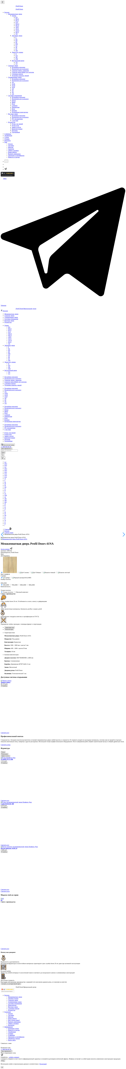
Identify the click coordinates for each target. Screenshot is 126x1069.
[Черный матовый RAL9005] (20, 577)
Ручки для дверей (17, 124)
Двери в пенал (5, 682)
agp (5, 502)
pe (5, 485)
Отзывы (7, 139)
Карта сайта (12, 1040)
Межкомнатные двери (15, 14)
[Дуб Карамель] (9, 572)
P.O (16, 17)
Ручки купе (15, 125)
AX (13, 94)
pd (5, 483)
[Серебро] (5, 577)
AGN (13, 85)
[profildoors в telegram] (2, 1055)
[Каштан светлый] (63, 572)
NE (16, 57)
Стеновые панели (17, 74)
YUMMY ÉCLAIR (7, 759)
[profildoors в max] (4, 1055)
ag (5, 497)
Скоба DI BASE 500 (7, 804)
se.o (5, 477)
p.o (5, 462)
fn (5, 523)
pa (5, 482)
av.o (5, 473)
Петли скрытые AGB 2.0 (9, 848)
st (4, 492)
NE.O (17, 25)
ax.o (5, 475)
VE (16, 34)
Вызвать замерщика (14, 154)
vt (5, 522)
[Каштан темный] (48, 572)
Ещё (5, 142)
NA (16, 55)
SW (16, 50)
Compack (14, 105)
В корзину (4, 686)
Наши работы (12, 152)
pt (5, 518)
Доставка (11, 145)
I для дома (15, 120)
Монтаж (10, 147)
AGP (13, 87)
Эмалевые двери (17, 35)
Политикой (43, 1064)
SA (16, 45)
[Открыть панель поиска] (2, 455)
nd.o (5, 468)
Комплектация (9, 629)
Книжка (14, 110)
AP (13, 89)
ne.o (5, 470)
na (5, 512)
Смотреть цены (5, 745)
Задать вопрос (5, 549)
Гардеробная (16, 132)
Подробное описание (18, 67)
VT (16, 64)
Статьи (6, 137)
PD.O (17, 19)
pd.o (5, 463)
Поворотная (15, 107)
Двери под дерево (17, 52)
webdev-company (14, 1057)
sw (5, 493)
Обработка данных (14, 1038)
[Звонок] (5, 164)
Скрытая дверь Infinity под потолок (23, 72)
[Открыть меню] (2, 2)
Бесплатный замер (8, 445)
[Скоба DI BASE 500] (16, 802)
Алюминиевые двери (15, 77)
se (5, 490)
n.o (5, 467)
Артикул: (4, 551)
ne (5, 513)
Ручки (3, 752)
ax (5, 508)
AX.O (17, 30)
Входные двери (13, 114)
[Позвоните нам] (2, 1046)
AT (13, 90)
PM (16, 44)
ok (2, 1067)
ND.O (17, 24)
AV (13, 92)
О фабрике (7, 134)
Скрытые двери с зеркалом (20, 70)
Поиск (3, 452)
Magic (13, 102)
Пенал (14, 100)
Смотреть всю (5, 891)
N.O (16, 22)
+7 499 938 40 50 (6, 447)
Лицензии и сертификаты (16, 155)
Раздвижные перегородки (20, 112)
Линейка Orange (13, 998)
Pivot (13, 104)
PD (16, 40)
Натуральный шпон (18, 60)
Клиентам (7, 1012)
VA (16, 62)
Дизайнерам (8, 135)
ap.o (5, 472)
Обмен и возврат (13, 150)
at (4, 505)
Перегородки (12, 1005)
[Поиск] (6, 161)
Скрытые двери (13, 65)
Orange (14, 15)
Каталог (7, 12)
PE (16, 42)
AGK (13, 84)
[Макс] (5, 167)
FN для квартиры (17, 119)
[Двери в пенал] (6, 680)
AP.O (17, 27)
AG (13, 82)
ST (16, 49)
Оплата (10, 144)
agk (5, 498)
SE (16, 47)
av (5, 507)
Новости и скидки (14, 157)
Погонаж (15, 130)
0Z (1, 900)
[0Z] (2, 898)
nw (5, 515)
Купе (13, 109)
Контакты (7, 140)
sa (5, 488)
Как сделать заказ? (14, 1020)
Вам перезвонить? (6, 448)
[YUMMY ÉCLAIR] (8, 757)
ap (5, 503)
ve (5, 478)
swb (5, 495)
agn (5, 500)
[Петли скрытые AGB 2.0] (19, 846)
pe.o (5, 465)
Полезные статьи (13, 1028)
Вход (2, 1060)
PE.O (17, 20)
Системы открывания (15, 95)
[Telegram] (5, 169)
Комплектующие (17, 129)
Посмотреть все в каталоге (20, 69)
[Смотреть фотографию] (14, 539)
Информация (8, 1027)
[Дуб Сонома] (23, 572)
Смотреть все (5, 733)
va (5, 520)
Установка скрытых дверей (20, 75)
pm (5, 487)
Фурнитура (11, 122)
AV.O (17, 29)
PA (16, 39)
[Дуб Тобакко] (35, 572)
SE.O (17, 32)
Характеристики (9, 627)
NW (16, 59)
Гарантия (11, 149)
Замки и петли (16, 127)
